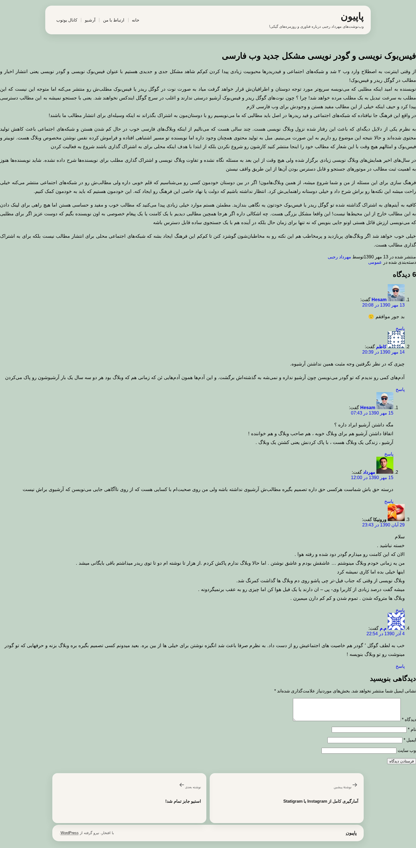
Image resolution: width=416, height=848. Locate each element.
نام (412, 729)
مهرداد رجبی (339, 256)
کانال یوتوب (66, 20)
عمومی (375, 262)
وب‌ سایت (407, 750)
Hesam (379, 299)
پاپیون (352, 16)
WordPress (70, 833)
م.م (383, 628)
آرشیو (90, 20)
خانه (135, 20)
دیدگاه (409, 719)
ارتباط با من (113, 20)
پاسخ (400, 328)
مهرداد (369, 472)
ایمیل (410, 740)
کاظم (381, 346)
